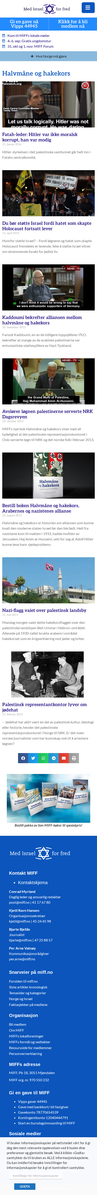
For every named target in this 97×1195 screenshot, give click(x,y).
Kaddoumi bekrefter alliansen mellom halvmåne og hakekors (42, 320)
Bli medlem (17, 1024)
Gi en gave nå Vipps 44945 (24, 24)
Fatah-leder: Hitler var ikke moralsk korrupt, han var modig (40, 137)
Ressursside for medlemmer (30, 1048)
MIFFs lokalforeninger (26, 1036)
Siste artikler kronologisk (28, 987)
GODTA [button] (25, 1186)
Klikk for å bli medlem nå (73, 24)
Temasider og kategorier (27, 993)
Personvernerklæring (25, 1053)
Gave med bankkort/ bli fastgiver (43, 1107)
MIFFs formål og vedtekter (29, 1042)
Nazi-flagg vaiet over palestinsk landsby (44, 610)
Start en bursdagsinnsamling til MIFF (46, 1123)
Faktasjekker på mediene (28, 1004)
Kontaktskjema (33, 882)
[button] (23, 758)
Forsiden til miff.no (23, 981)
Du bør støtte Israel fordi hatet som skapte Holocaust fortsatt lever (46, 226)
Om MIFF (16, 1030)
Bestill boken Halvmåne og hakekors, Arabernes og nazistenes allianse (40, 508)
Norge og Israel (20, 999)
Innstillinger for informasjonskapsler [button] (36, 1175)
